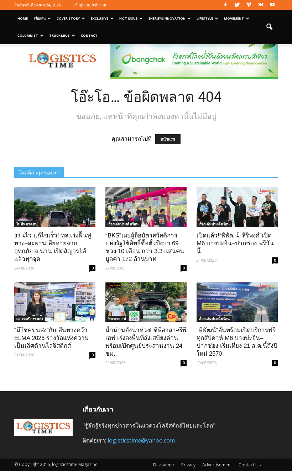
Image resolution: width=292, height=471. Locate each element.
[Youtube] (272, 5)
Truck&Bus (59, 35)
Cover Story (68, 18)
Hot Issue (128, 18)
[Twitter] (237, 5)
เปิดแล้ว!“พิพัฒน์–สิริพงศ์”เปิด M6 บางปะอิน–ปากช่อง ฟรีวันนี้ (235, 243)
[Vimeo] (249, 5)
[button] (269, 27)
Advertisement (217, 465)
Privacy (188, 465)
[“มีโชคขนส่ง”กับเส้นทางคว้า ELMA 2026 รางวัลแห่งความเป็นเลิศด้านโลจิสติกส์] (54, 302)
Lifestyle (205, 18)
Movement (234, 18)
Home (22, 18)
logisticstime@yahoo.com (141, 440)
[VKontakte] (260, 5)
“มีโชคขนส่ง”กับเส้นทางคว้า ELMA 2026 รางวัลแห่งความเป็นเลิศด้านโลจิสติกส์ (51, 338)
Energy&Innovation (167, 18)
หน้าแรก (168, 139)
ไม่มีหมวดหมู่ (27, 223)
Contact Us (250, 465)
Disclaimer (163, 465)
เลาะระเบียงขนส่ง (29, 318)
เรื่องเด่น (40, 18)
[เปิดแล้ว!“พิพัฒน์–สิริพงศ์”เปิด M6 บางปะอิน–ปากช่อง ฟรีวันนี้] (237, 207)
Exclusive (99, 18)
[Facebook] (225, 5)
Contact (89, 35)
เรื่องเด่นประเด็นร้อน (123, 223)
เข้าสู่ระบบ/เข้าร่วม (89, 4)
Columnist (27, 35)
